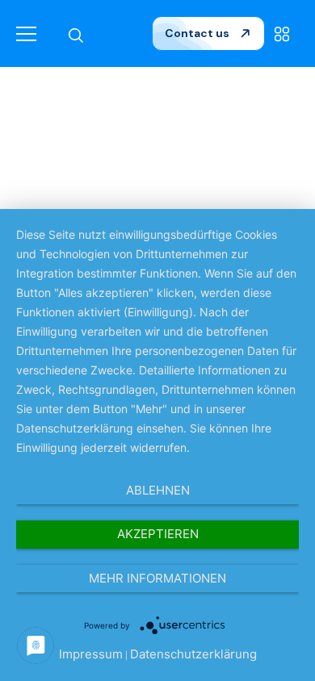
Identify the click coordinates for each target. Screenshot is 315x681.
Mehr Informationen (157, 578)
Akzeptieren (158, 533)
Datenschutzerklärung (193, 654)
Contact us (198, 33)
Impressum (91, 654)
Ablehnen (158, 490)
